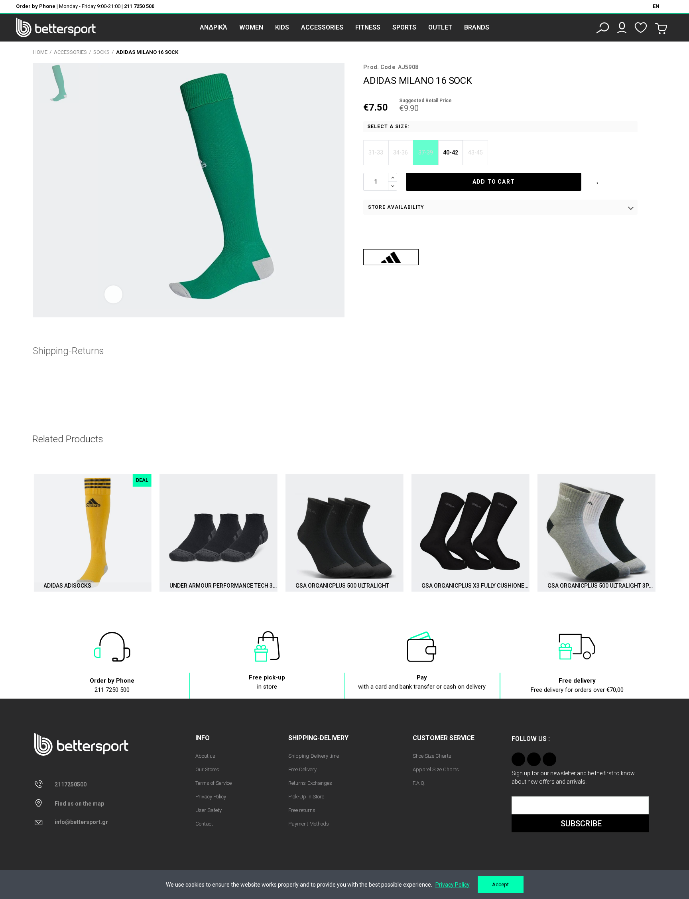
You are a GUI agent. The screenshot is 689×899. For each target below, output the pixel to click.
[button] (30, 537)
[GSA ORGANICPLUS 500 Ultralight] (344, 533)
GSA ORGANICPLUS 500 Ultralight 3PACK (601, 585)
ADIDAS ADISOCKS (67, 585)
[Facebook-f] (534, 759)
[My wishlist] (640, 27)
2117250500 (71, 784)
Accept (500, 884)
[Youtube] (549, 759)
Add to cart (493, 181)
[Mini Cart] (661, 28)
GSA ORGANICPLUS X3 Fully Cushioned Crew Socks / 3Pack (475, 585)
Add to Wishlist (598, 179)
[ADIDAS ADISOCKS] (92, 533)
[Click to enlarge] (113, 294)
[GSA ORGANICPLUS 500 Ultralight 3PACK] (596, 533)
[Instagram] (518, 759)
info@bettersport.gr (81, 822)
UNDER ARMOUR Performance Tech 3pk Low (223, 585)
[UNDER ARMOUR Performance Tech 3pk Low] (218, 533)
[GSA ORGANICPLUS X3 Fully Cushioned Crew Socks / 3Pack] (470, 533)
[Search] (602, 28)
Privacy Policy (452, 884)
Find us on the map (79, 803)
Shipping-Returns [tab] (68, 350)
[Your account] (621, 27)
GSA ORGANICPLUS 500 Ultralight (342, 585)
